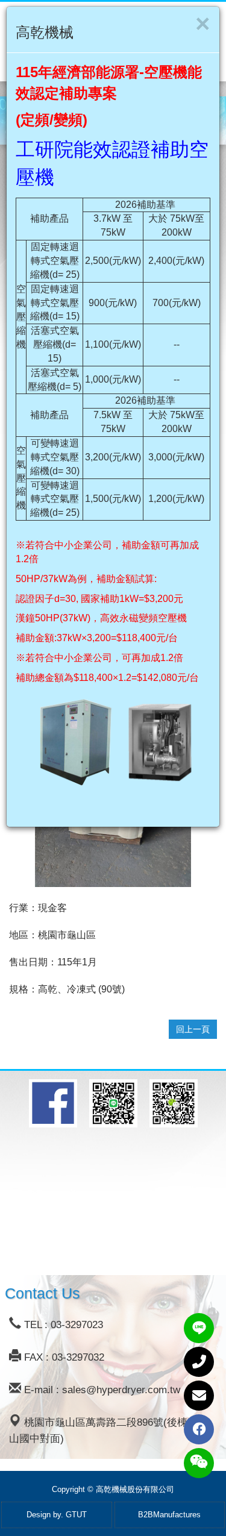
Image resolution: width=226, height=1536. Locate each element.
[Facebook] (199, 1429)
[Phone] (199, 1362)
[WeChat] (199, 1463)
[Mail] (199, 1396)
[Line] (199, 1328)
